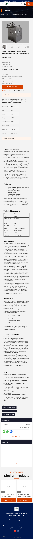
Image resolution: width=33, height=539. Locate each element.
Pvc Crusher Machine (8, 414)
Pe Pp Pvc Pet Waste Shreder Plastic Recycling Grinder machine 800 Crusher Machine (8, 495)
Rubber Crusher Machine (9, 411)
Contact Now (16, 436)
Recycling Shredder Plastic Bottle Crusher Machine (23, 495)
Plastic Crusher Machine (17, 14)
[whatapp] (7, 431)
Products (8, 14)
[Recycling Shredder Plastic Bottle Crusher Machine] (24, 486)
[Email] (11, 431)
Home (2, 14)
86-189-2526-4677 (27, 1)
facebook (18, 531)
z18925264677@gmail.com (10, 1)
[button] (28, 47)
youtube (15, 531)
